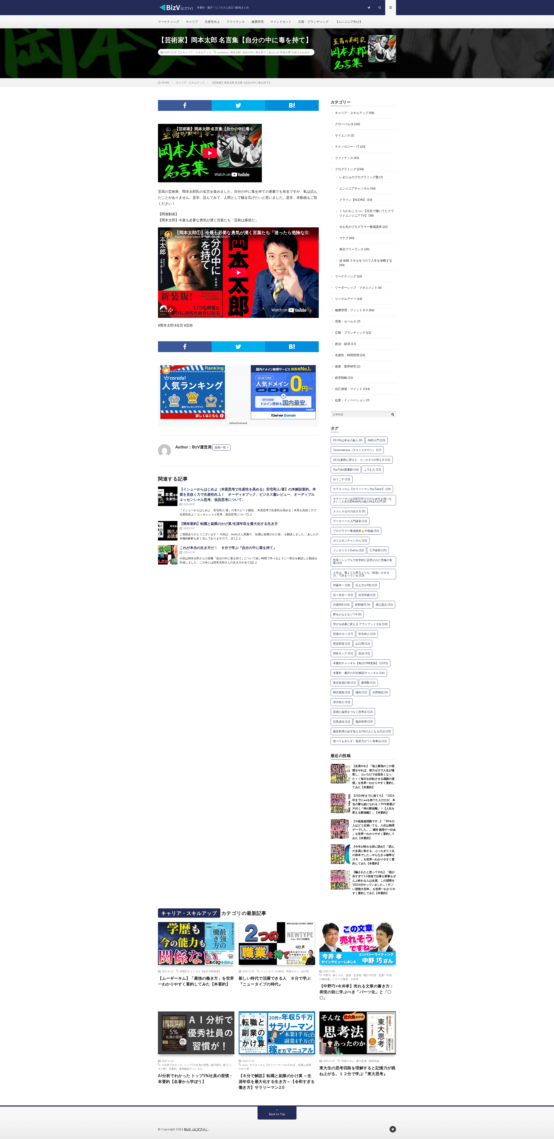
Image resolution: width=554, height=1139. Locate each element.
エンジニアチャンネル (354, 188)
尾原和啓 (341, 643)
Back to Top (277, 1114)
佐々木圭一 (343, 595)
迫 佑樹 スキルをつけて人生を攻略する (365, 260)
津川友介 (341, 702)
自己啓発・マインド (348, 389)
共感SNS (341, 604)
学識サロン (343, 634)
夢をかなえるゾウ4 (347, 614)
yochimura (222, 52)
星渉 (364, 653)
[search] (393, 414)
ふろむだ (372, 469)
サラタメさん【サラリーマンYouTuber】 (362, 489)
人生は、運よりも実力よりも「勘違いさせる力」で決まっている (361, 574)
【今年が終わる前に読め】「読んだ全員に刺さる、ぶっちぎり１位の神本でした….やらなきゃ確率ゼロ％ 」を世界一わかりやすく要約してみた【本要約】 (373, 855)
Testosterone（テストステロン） (357, 450)
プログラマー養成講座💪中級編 (356, 530)
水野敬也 (380, 692)
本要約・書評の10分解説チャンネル (359, 673)
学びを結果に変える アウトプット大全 (360, 624)
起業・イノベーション (350, 400)
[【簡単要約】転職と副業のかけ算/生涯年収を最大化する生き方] (167, 530)
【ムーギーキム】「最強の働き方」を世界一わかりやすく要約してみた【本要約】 (196, 981)
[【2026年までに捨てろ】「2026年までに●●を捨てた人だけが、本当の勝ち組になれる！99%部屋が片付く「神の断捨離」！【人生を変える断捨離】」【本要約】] (340, 803)
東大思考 (361, 1061)
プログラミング (345, 169)
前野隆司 (362, 604)
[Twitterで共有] (238, 105)
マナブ (343, 238)
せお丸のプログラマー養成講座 (360, 226)
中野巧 (327, 975)
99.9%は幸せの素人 (347, 440)
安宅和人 (366, 634)
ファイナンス (236, 21)
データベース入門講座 (350, 521)
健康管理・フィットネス (351, 310)
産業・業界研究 (345, 366)
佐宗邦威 (366, 595)
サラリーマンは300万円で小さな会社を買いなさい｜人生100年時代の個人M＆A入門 (362, 500)
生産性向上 (212, 21)
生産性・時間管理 (347, 355)
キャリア (192, 21)
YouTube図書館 (346, 469)
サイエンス (342, 135)
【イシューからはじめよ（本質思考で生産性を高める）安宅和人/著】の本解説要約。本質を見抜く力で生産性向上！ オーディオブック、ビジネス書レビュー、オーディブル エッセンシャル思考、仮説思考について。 (249, 494)
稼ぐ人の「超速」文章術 (347, 975)
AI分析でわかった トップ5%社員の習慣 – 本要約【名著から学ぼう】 (195, 1078)
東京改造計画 (344, 682)
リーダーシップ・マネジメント (356, 287)
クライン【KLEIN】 (352, 199)
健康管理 (257, 21)
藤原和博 (364, 721)
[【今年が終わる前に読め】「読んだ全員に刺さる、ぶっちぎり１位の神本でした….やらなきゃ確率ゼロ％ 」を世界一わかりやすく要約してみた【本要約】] (340, 854)
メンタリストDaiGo (348, 550)
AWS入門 (376, 440)
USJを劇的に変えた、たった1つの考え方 (361, 459)
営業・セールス (345, 321)
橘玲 (361, 692)
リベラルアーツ (345, 299)
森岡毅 (368, 682)
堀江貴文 (384, 604)
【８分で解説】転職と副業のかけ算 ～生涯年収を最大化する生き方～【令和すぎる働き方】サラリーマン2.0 (277, 1081)
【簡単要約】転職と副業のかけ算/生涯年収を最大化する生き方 (229, 523)
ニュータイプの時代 (272, 971)
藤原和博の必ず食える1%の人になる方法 (362, 731)
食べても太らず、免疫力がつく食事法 (360, 741)
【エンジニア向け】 (348, 21)
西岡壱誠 (374, 1061)
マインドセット (280, 21)
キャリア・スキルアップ (196, 52)
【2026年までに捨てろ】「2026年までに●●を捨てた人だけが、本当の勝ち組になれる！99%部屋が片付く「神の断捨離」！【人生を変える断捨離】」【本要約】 (373, 804)
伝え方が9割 (366, 585)
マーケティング (168, 21)
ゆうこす (341, 479)
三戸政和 (378, 550)
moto (245, 1064)
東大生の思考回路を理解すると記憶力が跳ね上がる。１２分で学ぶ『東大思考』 (357, 1070)
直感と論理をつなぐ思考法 (353, 711)
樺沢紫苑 (341, 692)
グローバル (342, 124)
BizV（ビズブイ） (196, 1129)
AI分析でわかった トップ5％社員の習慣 (185, 1064)
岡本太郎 (235, 52)
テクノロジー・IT (347, 146)
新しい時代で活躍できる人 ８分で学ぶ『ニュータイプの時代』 (275, 981)
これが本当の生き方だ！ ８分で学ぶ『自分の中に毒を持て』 (228, 547)
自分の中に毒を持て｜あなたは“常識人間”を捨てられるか (276, 52)
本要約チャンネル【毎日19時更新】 (360, 663)
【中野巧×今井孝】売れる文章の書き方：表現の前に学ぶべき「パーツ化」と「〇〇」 (356, 992)
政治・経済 (342, 344)
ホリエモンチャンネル (350, 540)
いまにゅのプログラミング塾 (359, 177)
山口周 (363, 643)
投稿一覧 (220, 447)
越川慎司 (216, 1064)
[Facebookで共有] (185, 105)
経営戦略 (341, 377)
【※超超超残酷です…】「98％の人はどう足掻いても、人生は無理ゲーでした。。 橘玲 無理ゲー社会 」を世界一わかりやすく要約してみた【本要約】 (374, 829)
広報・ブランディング (313, 21)
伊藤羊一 (341, 585)
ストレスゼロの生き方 (349, 511)
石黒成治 (341, 721)
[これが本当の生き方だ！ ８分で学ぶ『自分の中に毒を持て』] (167, 555)
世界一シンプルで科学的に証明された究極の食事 (362, 561)
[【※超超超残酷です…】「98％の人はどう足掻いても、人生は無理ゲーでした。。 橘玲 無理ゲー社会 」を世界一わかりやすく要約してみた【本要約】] (340, 829)
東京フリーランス (351, 249)
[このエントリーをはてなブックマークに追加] (292, 105)
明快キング (343, 653)
